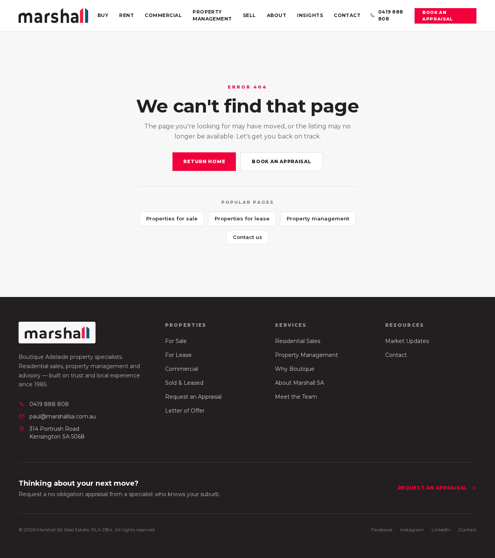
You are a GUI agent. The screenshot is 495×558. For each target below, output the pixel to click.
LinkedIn (441, 529)
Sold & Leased (184, 382)
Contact (347, 15)
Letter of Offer (185, 410)
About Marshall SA (299, 382)
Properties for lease (242, 218)
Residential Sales (297, 341)
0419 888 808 (390, 15)
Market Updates (407, 341)
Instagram (412, 529)
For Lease (178, 355)
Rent (126, 15)
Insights (310, 15)
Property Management (212, 15)
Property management (318, 218)
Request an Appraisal (193, 396)
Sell (249, 15)
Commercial (163, 15)
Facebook (382, 529)
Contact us (247, 237)
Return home (204, 161)
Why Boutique (294, 368)
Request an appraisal (432, 488)
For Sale (176, 341)
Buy (102, 15)
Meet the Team (296, 396)
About (276, 15)
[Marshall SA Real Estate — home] (53, 15)
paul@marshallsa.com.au (62, 416)
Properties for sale (172, 218)
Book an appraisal (437, 16)
